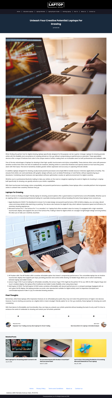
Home (18, 11)
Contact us (92, 11)
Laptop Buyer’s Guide (53, 11)
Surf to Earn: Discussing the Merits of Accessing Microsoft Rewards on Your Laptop (89, 360)
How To (76, 11)
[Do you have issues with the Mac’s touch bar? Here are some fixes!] (56, 348)
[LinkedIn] (93, 316)
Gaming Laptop (67, 11)
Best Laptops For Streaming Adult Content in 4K (21, 359)
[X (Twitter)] (43, 316)
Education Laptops (28, 11)
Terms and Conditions (56, 388)
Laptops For (56, 27)
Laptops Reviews (40, 11)
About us (83, 11)
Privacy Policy (40, 388)
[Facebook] (18, 316)
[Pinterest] (68, 316)
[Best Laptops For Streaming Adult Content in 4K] (22, 348)
